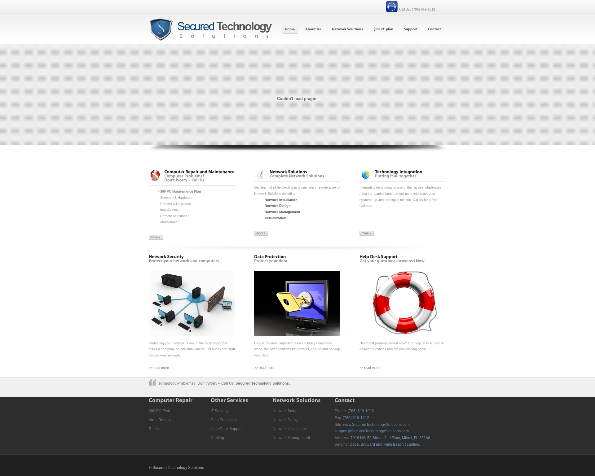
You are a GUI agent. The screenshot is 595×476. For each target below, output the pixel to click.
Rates (154, 429)
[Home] (290, 29)
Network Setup (285, 411)
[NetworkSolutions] (347, 29)
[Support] (410, 29)
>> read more (159, 367)
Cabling (217, 438)
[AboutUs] (313, 29)
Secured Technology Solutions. (263, 383)
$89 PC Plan (159, 411)
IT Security (219, 411)
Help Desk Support (227, 429)
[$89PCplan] (383, 29)
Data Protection (224, 420)
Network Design (286, 420)
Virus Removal (161, 420)
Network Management (291, 438)
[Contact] (434, 29)
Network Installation (289, 429)
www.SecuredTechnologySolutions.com (376, 424)
